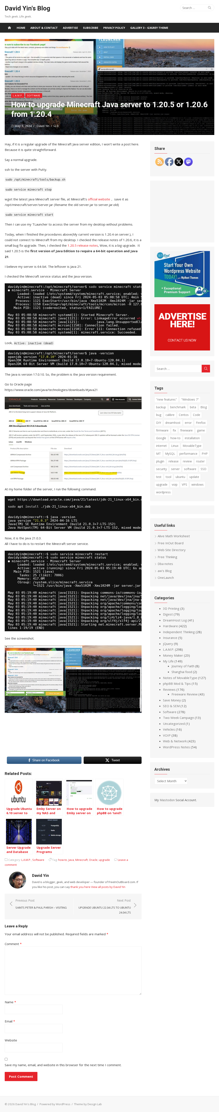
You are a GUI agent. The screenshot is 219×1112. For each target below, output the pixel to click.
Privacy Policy (114, 28)
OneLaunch (166, 577)
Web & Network (175, 741)
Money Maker (173, 655)
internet (161, 446)
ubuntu (180, 477)
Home (21, 28)
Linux (174, 446)
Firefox (201, 423)
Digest (168, 614)
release (174, 461)
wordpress (163, 492)
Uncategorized (174, 723)
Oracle (93, 860)
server (175, 469)
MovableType (192, 446)
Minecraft (81, 860)
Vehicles (169, 729)
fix (174, 430)
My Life (168, 661)
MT (158, 454)
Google (161, 438)
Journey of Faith (183, 666)
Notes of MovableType (180, 678)
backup (161, 407)
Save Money (172, 700)
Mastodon (167, 800)
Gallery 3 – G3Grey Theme (149, 28)
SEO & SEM (171, 706)
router (200, 461)
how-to (62, 860)
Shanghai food (182, 672)
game (201, 430)
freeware (186, 430)
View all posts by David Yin (108, 887)
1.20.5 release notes (83, 245)
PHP (205, 454)
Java (71, 860)
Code (196, 415)
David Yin (43, 126)
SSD (203, 469)
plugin (160, 461)
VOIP (167, 735)
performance (188, 454)
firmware (162, 430)
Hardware (170, 626)
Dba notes (165, 564)
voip (175, 484)
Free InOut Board (170, 543)
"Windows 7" (190, 399)
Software (33, 95)
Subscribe (90, 28)
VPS (184, 484)
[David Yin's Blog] (9, 28)
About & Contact (44, 28)
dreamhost (173, 423)
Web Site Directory (172, 550)
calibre (170, 415)
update (194, 477)
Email (10, 1021)
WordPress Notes (176, 747)
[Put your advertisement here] (182, 349)
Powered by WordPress (55, 1104)
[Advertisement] (182, 211)
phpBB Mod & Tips (177, 683)
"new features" (166, 399)
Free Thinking (167, 557)
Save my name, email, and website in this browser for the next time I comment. (63, 1065)
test (158, 477)
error (188, 423)
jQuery (168, 643)
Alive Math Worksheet (174, 536)
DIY (158, 423)
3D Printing (171, 608)
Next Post (104, 906)
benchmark (178, 407)
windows (197, 484)
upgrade (104, 860)
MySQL (170, 454)
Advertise (70, 28)
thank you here (80, 887)
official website (99, 199)
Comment (13, 944)
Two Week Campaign (178, 717)
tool (168, 477)
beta (193, 407)
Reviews (169, 689)
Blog (203, 407)
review (187, 461)
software (190, 469)
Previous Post (41, 904)
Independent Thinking (179, 632)
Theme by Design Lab (88, 1104)
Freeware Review (185, 694)
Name (10, 1002)
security (161, 469)
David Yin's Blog (27, 8)
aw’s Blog (165, 571)
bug (158, 415)
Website (11, 1040)
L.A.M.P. (18, 95)
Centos (184, 415)
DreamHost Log (175, 620)
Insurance (170, 638)
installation (192, 438)
